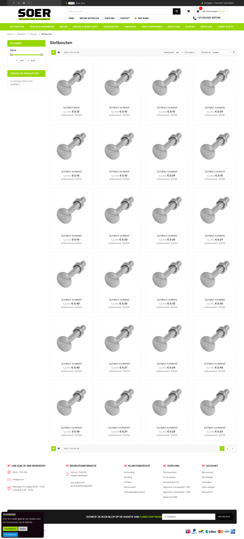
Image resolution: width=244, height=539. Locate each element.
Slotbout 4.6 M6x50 (71, 172)
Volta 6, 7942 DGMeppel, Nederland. (79, 474)
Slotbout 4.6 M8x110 (167, 364)
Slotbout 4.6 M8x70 (167, 300)
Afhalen (127, 482)
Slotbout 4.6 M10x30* (119, 428)
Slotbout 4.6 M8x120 (214, 364)
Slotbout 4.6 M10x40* (215, 428)
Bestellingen (207, 477)
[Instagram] (29, 3)
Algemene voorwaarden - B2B (176, 492)
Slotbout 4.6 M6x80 (71, 236)
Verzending (129, 472)
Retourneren (130, 487)
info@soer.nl (18, 479)
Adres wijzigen (208, 487)
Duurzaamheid (169, 472)
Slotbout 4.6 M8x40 (215, 236)
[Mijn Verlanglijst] (189, 11)
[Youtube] (24, 3)
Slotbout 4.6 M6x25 (119, 108)
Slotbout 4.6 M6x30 (167, 108)
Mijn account (207, 472)
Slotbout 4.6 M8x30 (167, 236)
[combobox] (119, 11)
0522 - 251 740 (20, 472)
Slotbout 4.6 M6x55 (119, 172)
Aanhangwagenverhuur (134, 492)
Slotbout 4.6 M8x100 (119, 364)
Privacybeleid (10, 535)
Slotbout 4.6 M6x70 (215, 172)
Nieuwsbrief (207, 492)
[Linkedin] (19, 3)
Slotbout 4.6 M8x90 (71, 364)
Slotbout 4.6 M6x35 (215, 108)
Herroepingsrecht (171, 482)
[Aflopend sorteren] (233, 52)
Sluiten (23, 529)
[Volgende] (233, 448)
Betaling (128, 477)
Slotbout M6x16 (71, 108)
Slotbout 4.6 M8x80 (215, 300)
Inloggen (208, 3)
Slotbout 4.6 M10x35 (167, 428)
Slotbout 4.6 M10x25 (71, 428)
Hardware (21, 34)
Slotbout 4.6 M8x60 (119, 300)
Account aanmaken (224, 3)
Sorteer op (206, 52)
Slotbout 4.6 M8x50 (71, 300)
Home (10, 34)
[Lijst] (58, 52)
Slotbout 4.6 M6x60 (167, 172)
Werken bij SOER (170, 497)
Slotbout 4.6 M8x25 (119, 236)
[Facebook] (14, 3)
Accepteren (11, 529)
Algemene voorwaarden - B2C (176, 487)
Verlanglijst (207, 482)
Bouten (33, 34)
